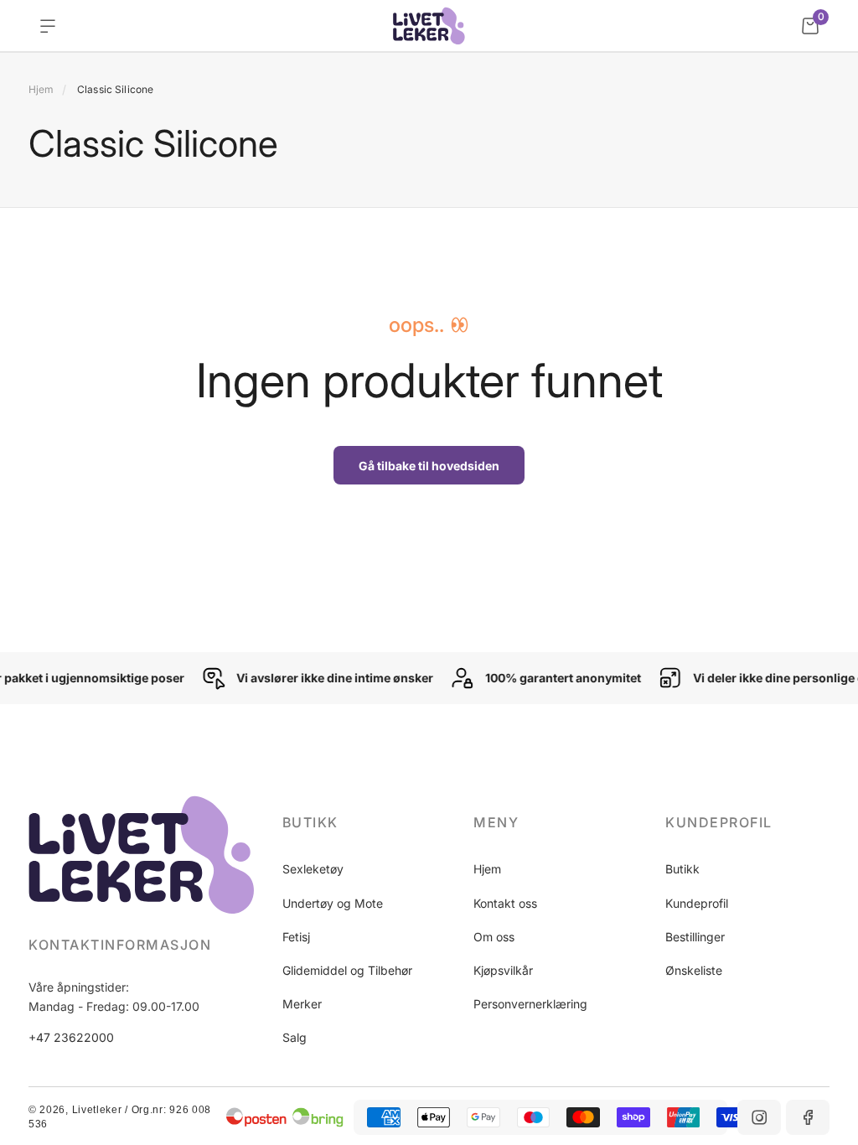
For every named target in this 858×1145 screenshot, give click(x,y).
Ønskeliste (693, 970)
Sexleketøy (313, 869)
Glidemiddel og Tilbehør (347, 970)
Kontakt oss (505, 903)
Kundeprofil (696, 903)
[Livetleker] (429, 26)
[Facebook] (808, 1117)
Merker (302, 1004)
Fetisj (296, 937)
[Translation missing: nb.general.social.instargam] (759, 1117)
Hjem (41, 89)
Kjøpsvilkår (503, 970)
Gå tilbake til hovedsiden (429, 466)
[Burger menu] (47, 26)
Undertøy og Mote (332, 903)
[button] (364, 822)
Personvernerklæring (530, 1004)
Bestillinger (695, 937)
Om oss (493, 937)
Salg (294, 1037)
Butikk (682, 869)
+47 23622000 (71, 1037)
